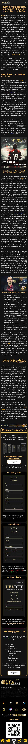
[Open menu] (25, 3)
